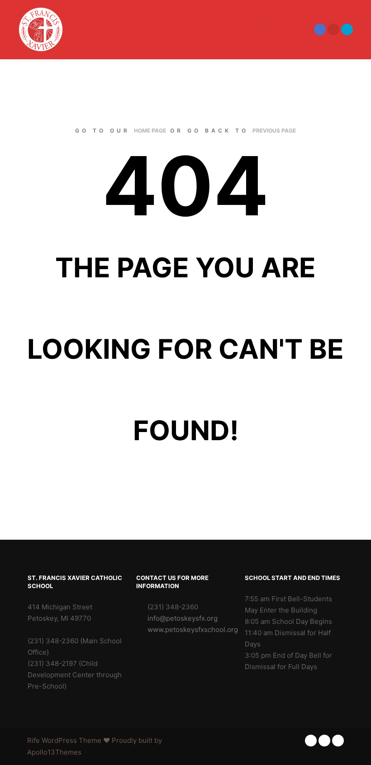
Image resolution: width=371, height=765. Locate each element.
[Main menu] (292, 29)
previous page (274, 130)
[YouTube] (333, 29)
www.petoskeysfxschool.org (191, 629)
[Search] (275, 29)
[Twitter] (347, 29)
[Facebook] (320, 29)
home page (150, 130)
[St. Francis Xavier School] (40, 29)
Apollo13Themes (54, 752)
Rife (33, 740)
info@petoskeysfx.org (182, 618)
